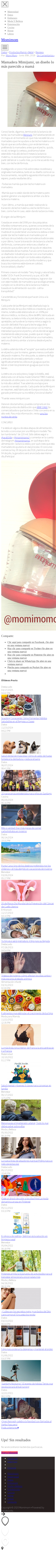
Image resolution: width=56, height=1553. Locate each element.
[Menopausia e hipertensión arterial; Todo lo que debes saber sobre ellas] (21, 1119)
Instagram (12, 1461)
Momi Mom (11, 55)
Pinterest (11, 1467)
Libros (10, 33)
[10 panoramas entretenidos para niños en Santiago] (21, 790)
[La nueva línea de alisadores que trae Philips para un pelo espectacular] (21, 1157)
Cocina (10, 27)
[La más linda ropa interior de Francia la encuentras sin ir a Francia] (21, 1044)
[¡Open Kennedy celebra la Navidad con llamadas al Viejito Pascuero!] (21, 1418)
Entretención (13, 24)
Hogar (10, 30)
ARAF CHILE (42, 407)
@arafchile (6, 437)
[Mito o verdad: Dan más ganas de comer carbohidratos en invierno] (21, 824)
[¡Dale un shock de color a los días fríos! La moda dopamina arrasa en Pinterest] (21, 1195)
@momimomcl (21, 437)
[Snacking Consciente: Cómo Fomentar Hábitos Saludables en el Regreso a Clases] (21, 715)
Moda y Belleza (15, 21)
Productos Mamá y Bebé (21, 52)
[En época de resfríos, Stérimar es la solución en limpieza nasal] (21, 1232)
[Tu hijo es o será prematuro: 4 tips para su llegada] (21, 937)
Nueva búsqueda (9, 1452)
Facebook (12, 1458)
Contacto (12, 1501)
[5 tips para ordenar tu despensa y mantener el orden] (21, 1345)
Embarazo (12, 18)
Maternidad (13, 11)
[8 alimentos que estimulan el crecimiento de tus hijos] (21, 1010)
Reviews (40, 52)
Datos (10, 15)
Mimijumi (27, 134)
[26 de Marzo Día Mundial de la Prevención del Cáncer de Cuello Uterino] (21, 900)
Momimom (9, 40)
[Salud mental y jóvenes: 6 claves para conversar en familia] (21, 1082)
